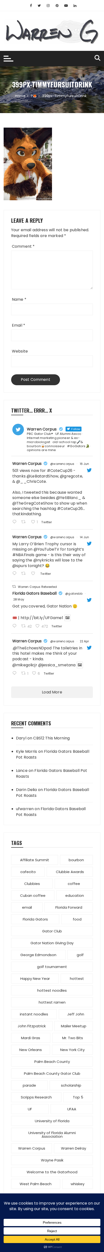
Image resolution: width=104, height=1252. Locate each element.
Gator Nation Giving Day (52, 942)
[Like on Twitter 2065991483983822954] (34, 573)
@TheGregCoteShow (32, 503)
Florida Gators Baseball (34, 593)
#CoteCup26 (60, 470)
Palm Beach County (52, 1061)
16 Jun (84, 464)
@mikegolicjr (24, 665)
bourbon (76, 859)
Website (20, 351)
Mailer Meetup (73, 1026)
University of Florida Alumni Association (52, 1134)
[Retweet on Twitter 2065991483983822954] (25, 573)
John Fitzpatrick (32, 1026)
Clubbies (32, 883)
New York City (72, 1049)
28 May (18, 599)
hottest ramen (52, 1002)
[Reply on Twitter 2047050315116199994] (15, 673)
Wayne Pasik (52, 1160)
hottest (77, 978)
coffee (74, 883)
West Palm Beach (36, 1183)
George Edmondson (38, 954)
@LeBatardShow (42, 476)
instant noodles (34, 1014)
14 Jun (84, 537)
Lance (22, 770)
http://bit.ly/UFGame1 (42, 618)
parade (29, 1085)
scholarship (71, 1085)
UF (30, 1109)
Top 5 (78, 1097)
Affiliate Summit (34, 859)
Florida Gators (35, 919)
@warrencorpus (62, 464)
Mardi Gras (30, 1037)
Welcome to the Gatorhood (52, 1172)
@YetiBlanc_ (68, 497)
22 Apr (84, 641)
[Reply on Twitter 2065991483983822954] (15, 573)
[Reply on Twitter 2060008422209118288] (15, 626)
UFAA (71, 1109)
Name (19, 299)
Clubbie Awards (70, 871)
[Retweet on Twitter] (14, 586)
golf (80, 954)
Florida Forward (68, 907)
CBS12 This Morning (51, 738)
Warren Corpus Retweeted (37, 587)
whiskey (77, 1183)
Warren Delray (73, 1148)
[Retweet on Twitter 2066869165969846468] (25, 522)
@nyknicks (43, 560)
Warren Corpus (27, 463)
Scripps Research (36, 1097)
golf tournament (52, 966)
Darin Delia (26, 789)
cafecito (28, 871)
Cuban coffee (32, 895)
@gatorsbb (73, 593)
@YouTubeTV (46, 549)
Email (18, 325)
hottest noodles (52, 990)
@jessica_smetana (56, 665)
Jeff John (75, 1014)
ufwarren (25, 809)
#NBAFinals (23, 555)
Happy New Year (35, 978)
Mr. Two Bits (72, 1037)
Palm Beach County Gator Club (52, 1073)
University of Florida (52, 1120)
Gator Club (52, 931)
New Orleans (30, 1049)
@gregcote (71, 476)
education (74, 895)
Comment (23, 246)
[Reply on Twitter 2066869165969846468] (15, 522)
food (77, 919)
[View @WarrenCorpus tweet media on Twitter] (67, 617)
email (27, 907)
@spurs (19, 565)
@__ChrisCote (31, 481)
